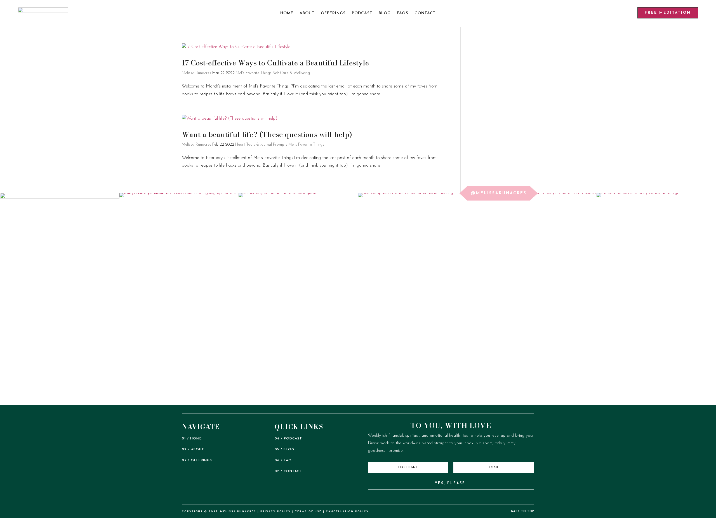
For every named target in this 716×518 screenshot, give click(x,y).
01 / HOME (192, 438)
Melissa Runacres (196, 73)
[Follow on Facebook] (469, 498)
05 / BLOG (284, 449)
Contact (425, 13)
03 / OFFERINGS (197, 460)
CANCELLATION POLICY (347, 511)
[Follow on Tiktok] (433, 498)
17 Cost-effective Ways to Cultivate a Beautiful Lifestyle (275, 62)
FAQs (402, 13)
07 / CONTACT (288, 471)
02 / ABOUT (193, 449)
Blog (385, 13)
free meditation (668, 13)
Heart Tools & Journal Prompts (261, 145)
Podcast (362, 13)
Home (286, 13)
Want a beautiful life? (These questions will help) (267, 134)
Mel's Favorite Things (254, 73)
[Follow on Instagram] (445, 498)
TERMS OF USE (308, 511)
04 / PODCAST (288, 438)
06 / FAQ (283, 460)
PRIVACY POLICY (275, 511)
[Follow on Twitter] (457, 498)
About (307, 13)
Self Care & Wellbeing (291, 73)
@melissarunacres (499, 193)
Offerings (333, 13)
